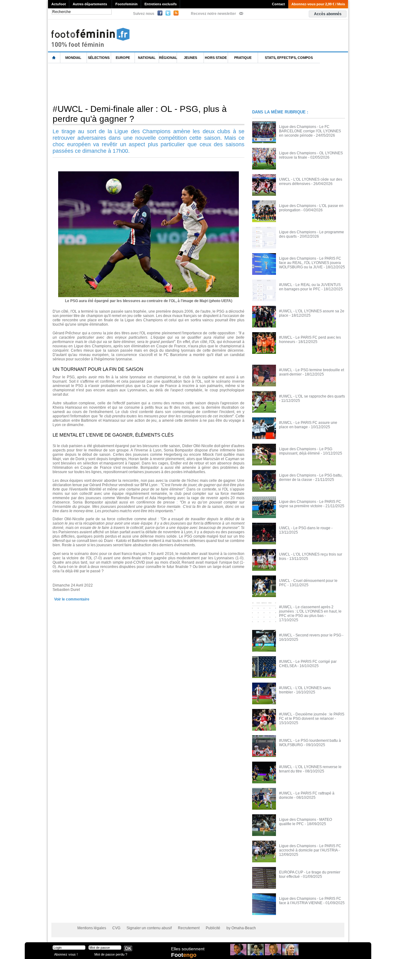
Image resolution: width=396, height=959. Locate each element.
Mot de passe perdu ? (110, 954)
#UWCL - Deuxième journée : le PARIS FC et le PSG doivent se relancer (311, 716)
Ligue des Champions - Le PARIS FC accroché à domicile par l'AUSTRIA (310, 848)
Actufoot (58, 4)
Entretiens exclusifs (160, 4)
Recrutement (189, 928)
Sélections (99, 57)
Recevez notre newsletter (213, 13)
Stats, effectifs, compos (289, 57)
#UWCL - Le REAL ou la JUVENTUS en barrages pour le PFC (310, 287)
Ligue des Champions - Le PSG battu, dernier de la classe (310, 477)
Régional (168, 57)
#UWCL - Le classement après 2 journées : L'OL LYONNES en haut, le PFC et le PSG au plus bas (310, 611)
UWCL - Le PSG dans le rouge (304, 528)
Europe (123, 57)
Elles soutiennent (187, 948)
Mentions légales (91, 928)
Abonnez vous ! (66, 954)
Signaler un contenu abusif (149, 928)
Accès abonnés (328, 14)
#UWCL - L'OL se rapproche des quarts (312, 396)
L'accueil (54, 57)
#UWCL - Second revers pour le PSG (310, 635)
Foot (183, 955)
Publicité (213, 928)
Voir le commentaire (71, 599)
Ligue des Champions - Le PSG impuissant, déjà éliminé (305, 451)
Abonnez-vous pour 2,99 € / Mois (318, 4)
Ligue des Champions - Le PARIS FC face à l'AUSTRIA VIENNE (310, 900)
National (147, 57)
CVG (116, 928)
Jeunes (190, 57)
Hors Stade (216, 57)
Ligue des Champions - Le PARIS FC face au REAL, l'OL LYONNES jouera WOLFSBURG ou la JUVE (310, 262)
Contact (278, 4)
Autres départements (90, 4)
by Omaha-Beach (241, 928)
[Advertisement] (160, 83)
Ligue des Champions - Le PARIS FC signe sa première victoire (310, 503)
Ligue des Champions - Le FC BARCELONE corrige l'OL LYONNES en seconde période (310, 131)
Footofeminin (126, 4)
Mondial (73, 57)
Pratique (243, 57)
